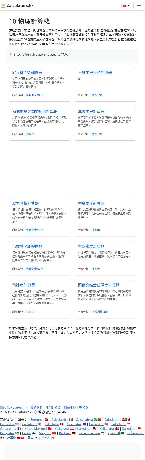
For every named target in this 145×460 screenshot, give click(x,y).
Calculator (7, 424)
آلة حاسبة (114, 433)
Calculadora (84, 419)
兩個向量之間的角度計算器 (35, 111)
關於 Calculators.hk (13, 407)
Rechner (65, 433)
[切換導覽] (138, 5)
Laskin (26, 433)
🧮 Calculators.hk (17, 5)
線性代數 (97, 95)
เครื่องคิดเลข (135, 433)
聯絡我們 (36, 407)
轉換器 (83, 407)
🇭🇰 (125, 6)
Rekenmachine (89, 433)
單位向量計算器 (91, 111)
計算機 (11, 438)
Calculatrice (8, 429)
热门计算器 (53, 407)
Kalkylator (7, 433)
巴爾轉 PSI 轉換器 (27, 246)
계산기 (45, 438)
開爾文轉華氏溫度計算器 (99, 285)
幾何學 (30, 134)
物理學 (96, 230)
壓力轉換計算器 (25, 203)
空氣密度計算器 (91, 246)
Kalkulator (62, 429)
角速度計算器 (23, 285)
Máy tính (45, 433)
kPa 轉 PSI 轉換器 (27, 72)
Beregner (37, 419)
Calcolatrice (60, 419)
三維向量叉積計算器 (95, 72)
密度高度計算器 (91, 203)
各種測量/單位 (34, 95)
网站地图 (70, 407)
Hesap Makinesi (35, 429)
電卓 (31, 438)
